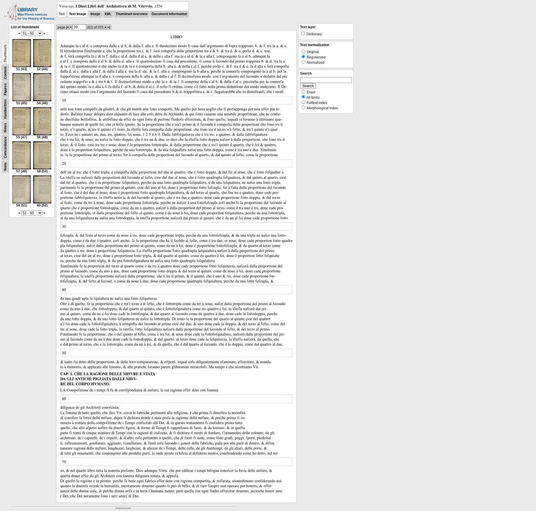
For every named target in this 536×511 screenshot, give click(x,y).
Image (95, 14)
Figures (5, 89)
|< (67, 27)
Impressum (123, 508)
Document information (169, 14)
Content (5, 72)
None (5, 166)
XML (107, 14)
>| (108, 27)
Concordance (5, 147)
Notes (5, 127)
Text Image (77, 14)
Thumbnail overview (131, 14)
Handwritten (5, 109)
